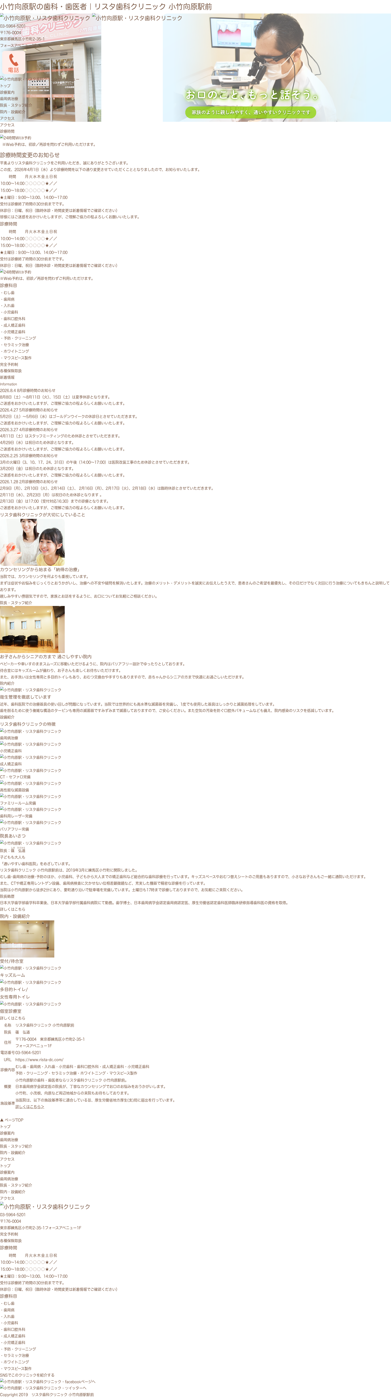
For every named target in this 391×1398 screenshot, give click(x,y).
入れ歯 (9, 305)
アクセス (7, 118)
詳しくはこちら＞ (29, 1106)
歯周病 (9, 299)
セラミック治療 (16, 344)
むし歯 (9, 292)
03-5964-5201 (13, 26)
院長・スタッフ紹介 (16, 105)
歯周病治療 (9, 98)
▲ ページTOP (11, 1120)
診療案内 (7, 92)
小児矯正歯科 (14, 332)
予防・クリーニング (20, 338)
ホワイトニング (16, 351)
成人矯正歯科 (14, 325)
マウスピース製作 (18, 358)
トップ (5, 86)
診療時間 (7, 131)
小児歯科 (11, 312)
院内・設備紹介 (12, 112)
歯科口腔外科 (14, 318)
